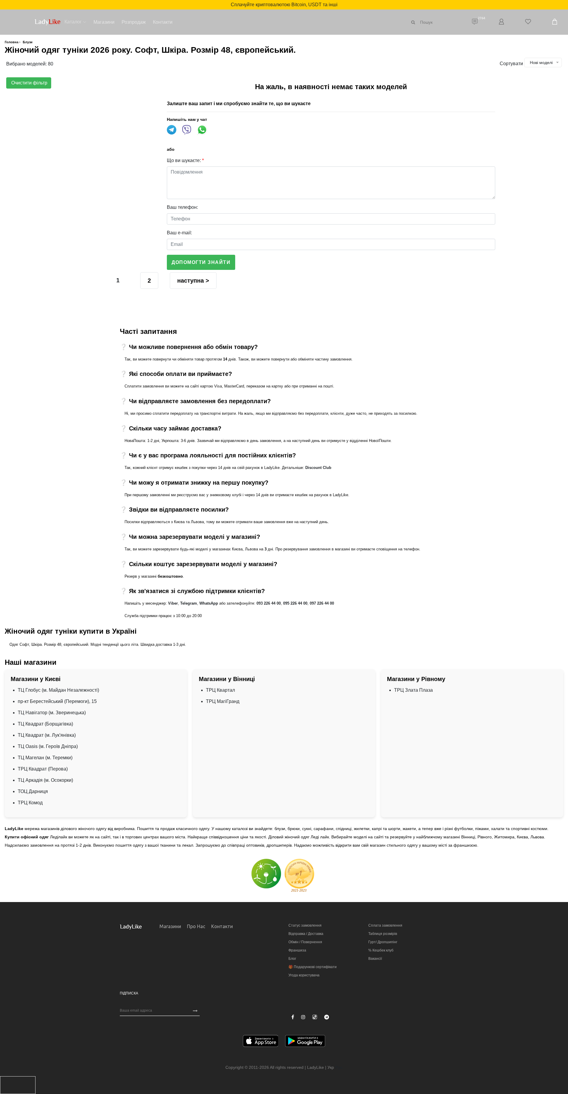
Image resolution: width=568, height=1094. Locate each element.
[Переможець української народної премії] (299, 875)
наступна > (193, 280)
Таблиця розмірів (382, 934)
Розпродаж (134, 22)
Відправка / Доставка (305, 934)
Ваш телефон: (182, 207)
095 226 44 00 (295, 603)
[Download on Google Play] (305, 1042)
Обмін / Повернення (305, 942)
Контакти (162, 22)
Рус (339, 1067)
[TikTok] (314, 1017)
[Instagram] (303, 1017)
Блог (292, 959)
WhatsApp (208, 603)
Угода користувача (304, 975)
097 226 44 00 (322, 603)
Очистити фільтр (28, 82)
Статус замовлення (305, 925)
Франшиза (297, 950)
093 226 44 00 (268, 603)
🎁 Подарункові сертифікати (312, 967)
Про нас (196, 926)
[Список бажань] (528, 22)
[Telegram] (326, 1017)
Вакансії (375, 959)
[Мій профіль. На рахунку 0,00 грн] (501, 22)
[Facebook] (292, 1017)
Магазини (103, 22)
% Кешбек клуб (380, 950)
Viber (173, 603)
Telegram (188, 603)
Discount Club (318, 467)
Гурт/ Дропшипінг (382, 942)
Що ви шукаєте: (185, 160)
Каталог (73, 21)
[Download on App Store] (260, 1042)
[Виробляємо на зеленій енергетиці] (266, 873)
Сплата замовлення (385, 925)
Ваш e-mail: (179, 232)
